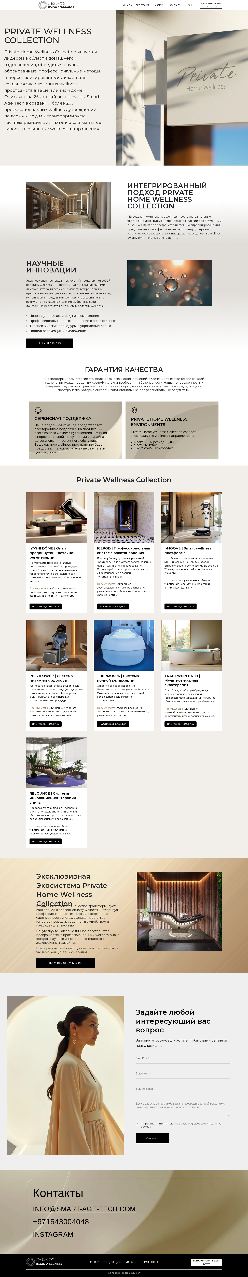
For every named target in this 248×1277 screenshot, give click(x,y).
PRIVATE (57, 3)
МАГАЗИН (159, 5)
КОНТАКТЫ (175, 5)
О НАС (126, 5)
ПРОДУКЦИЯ (142, 5)
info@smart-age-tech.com (84, 1209)
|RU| (189, 5)
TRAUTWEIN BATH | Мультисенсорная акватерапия (182, 680)
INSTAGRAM (53, 1234)
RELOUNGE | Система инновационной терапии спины (53, 798)
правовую (180, 1123)
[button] (211, 5)
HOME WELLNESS (61, 6)
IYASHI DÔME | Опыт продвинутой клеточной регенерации (53, 552)
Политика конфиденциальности (124, 1273)
